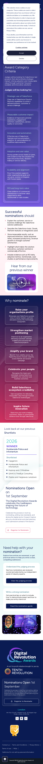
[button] (21, 282)
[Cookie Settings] (5, 759)
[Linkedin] (21, 718)
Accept (21, 53)
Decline (21, 58)
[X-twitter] (17, 718)
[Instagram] (25, 718)
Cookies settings (21, 47)
